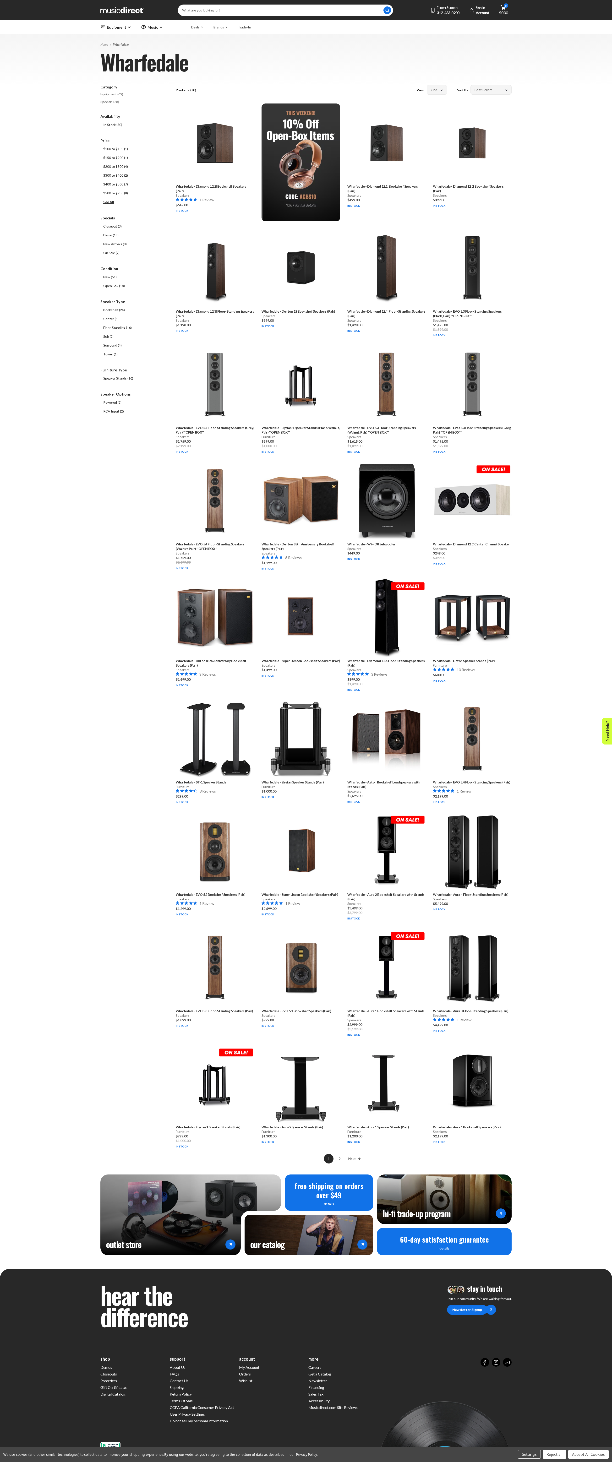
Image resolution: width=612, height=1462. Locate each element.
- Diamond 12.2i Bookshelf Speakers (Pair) (211, 188)
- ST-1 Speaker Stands (201, 782)
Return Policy (181, 1394)
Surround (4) (112, 345)
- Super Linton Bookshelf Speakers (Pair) (300, 894)
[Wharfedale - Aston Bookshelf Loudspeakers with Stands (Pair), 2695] (386, 738)
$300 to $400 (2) (115, 175)
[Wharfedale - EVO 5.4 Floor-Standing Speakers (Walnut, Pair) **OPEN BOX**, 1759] (215, 500)
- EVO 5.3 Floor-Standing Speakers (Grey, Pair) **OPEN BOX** (472, 430)
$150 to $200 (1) (115, 158)
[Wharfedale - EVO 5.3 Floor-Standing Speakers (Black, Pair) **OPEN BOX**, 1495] (472, 267)
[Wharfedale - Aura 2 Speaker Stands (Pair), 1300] (301, 1083)
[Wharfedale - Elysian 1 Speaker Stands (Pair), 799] (215, 1083)
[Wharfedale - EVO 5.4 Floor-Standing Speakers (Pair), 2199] (472, 738)
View (420, 90)
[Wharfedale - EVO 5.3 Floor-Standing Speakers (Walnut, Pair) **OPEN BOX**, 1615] (386, 384)
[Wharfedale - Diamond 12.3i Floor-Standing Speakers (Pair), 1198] (215, 267)
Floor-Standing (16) (117, 328)
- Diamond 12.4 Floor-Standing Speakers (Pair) (386, 663)
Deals (195, 27)
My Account (249, 1367)
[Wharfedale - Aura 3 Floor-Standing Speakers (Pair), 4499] (472, 967)
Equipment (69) (111, 94)
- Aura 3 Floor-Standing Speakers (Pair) (470, 1011)
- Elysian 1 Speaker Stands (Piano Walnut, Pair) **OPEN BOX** (301, 430)
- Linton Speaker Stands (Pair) (464, 661)
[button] (135, 202)
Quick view (215, 167)
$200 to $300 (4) (115, 166)
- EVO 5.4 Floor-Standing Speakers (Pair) (471, 782)
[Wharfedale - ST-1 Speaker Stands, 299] (215, 738)
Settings (529, 1454)
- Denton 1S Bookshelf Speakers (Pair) (298, 311)
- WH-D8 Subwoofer (371, 544)
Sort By (462, 90)
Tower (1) (110, 354)
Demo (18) (111, 235)
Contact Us (179, 1380)
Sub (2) (108, 336)
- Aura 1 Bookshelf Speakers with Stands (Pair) (386, 1013)
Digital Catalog (113, 1394)
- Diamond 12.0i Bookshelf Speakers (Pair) (468, 188)
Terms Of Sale (181, 1400)
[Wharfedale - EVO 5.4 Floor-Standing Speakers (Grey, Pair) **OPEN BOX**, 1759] (215, 384)
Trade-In (244, 27)
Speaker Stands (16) (118, 378)
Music (153, 27)
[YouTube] (507, 1362)
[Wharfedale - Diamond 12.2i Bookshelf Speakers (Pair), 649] (215, 142)
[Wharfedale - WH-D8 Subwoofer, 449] (386, 500)
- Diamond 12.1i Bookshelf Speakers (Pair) (382, 188)
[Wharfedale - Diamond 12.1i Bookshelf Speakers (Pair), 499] (386, 142)
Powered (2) (112, 402)
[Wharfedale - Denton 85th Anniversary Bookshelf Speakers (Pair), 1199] (301, 500)
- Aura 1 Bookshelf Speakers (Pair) (467, 1127)
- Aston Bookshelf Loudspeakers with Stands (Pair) (383, 784)
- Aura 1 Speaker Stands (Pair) (378, 1127)
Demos (106, 1367)
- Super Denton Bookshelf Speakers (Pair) (301, 661)
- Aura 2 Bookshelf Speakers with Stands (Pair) (386, 896)
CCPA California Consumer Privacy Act (202, 1407)
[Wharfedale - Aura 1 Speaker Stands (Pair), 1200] (386, 1083)
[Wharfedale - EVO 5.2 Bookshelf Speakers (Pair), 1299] (215, 851)
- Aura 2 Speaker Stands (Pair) (292, 1127)
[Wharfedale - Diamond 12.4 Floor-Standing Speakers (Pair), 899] (386, 617)
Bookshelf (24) (114, 310)
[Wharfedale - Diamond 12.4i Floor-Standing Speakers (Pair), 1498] (386, 267)
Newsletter (317, 1380)
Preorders (108, 1380)
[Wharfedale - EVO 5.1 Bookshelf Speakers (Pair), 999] (301, 967)
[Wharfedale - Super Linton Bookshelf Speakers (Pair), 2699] (301, 851)
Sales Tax (315, 1394)
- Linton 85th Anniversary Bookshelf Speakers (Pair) (211, 663)
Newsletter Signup (467, 1310)
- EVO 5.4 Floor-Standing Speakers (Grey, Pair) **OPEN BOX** (214, 430)
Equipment (116, 27)
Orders (245, 1374)
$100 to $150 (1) (115, 149)
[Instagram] (496, 1362)
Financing (316, 1387)
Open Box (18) (114, 286)
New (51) (110, 277)
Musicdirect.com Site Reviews (333, 1407)
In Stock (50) (112, 125)
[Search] (387, 10)
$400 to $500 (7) (115, 184)
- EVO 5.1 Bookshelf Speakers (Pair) (296, 1011)
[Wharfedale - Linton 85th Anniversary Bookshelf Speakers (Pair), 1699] (215, 617)
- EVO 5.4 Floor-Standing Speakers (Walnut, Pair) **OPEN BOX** (210, 546)
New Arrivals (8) (115, 244)
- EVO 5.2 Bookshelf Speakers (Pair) (210, 894)
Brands (218, 27)
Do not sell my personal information (199, 1421)
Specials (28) (109, 102)
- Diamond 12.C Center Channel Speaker (471, 544)
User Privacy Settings (187, 1414)
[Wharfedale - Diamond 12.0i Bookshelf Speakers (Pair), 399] (472, 142)
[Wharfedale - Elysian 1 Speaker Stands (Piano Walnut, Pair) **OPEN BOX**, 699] (301, 384)
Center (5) (111, 319)
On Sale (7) (111, 253)
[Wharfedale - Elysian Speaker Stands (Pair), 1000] (301, 738)
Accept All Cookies (588, 1454)
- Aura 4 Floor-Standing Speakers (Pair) (470, 894)
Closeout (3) (112, 226)
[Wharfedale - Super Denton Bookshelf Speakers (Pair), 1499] (301, 617)
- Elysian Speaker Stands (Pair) (293, 782)
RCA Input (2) (113, 411)
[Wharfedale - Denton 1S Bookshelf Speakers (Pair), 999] (301, 267)
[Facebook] (485, 1362)
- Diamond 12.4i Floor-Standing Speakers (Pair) (386, 313)
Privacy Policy (306, 1454)
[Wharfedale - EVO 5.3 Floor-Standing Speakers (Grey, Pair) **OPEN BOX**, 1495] (472, 384)
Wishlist (245, 1380)
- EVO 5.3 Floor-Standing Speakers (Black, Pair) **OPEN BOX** (467, 313)
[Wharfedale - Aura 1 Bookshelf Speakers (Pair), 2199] (472, 1083)
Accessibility (319, 1400)
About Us (178, 1367)
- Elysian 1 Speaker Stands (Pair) (208, 1127)
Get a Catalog (319, 1374)
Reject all (554, 1454)
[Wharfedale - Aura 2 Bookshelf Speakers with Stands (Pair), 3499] (386, 851)
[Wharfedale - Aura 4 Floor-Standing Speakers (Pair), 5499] (472, 851)
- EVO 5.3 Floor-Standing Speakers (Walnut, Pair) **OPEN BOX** (381, 430)
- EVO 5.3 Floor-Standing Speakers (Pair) (214, 1011)
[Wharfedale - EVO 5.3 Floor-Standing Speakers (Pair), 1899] (215, 967)
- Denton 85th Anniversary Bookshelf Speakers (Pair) (298, 546)
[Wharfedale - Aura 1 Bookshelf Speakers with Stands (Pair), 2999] (386, 967)
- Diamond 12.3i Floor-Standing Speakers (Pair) (215, 313)
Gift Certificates (113, 1387)
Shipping (177, 1387)
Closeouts (108, 1374)
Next (352, 1159)
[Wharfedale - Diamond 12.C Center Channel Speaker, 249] (472, 500)
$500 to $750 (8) (115, 193)
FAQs (174, 1374)
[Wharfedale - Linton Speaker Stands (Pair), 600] (472, 617)
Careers (314, 1367)
